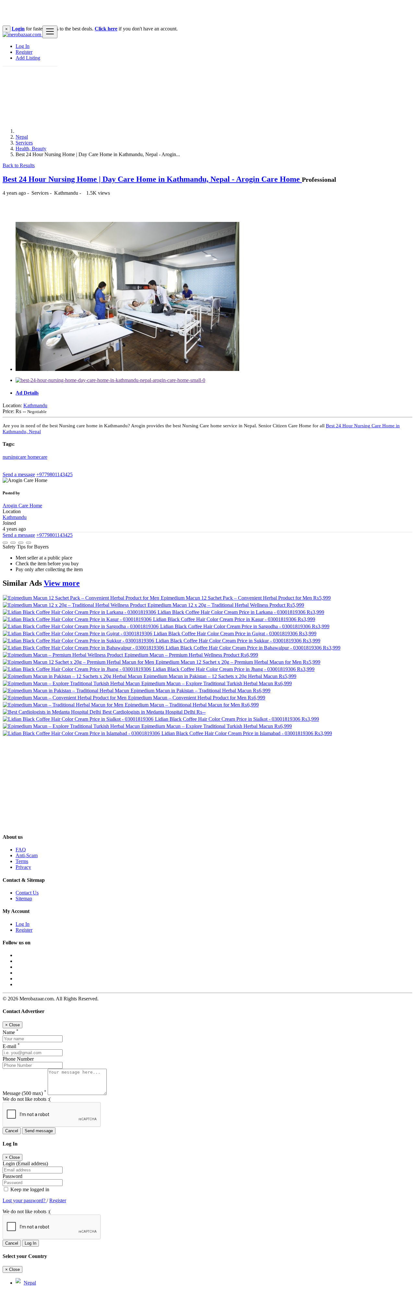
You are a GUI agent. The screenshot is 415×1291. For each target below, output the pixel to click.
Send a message (19, 474)
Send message (39, 1130)
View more (62, 583)
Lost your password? (25, 1200)
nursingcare (15, 457)
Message (24, 1093)
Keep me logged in (29, 1189)
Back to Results (19, 165)
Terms (22, 861)
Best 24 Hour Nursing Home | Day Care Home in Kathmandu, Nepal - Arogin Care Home (152, 179)
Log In (23, 46)
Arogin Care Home (22, 505)
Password (12, 1176)
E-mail (11, 1046)
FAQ (21, 849)
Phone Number (18, 1059)
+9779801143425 (54, 474)
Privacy (23, 867)
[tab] (214, 393)
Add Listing (28, 58)
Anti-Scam (27, 855)
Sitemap (24, 898)
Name (10, 1032)
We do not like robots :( (27, 1099)
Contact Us (27, 892)
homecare (37, 457)
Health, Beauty (31, 148)
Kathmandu (35, 405)
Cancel (11, 1130)
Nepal (22, 137)
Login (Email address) (25, 1163)
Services (24, 142)
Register (24, 52)
